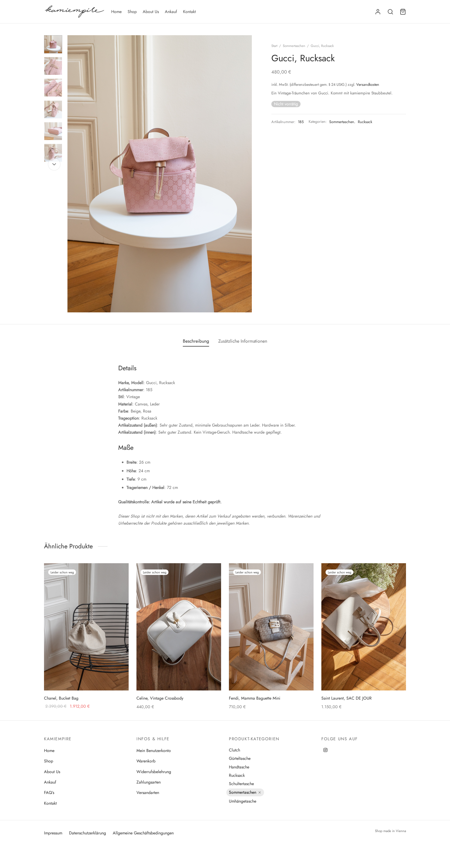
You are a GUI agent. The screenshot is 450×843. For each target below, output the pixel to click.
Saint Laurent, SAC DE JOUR (346, 698)
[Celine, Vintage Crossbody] (178, 626)
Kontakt (189, 12)
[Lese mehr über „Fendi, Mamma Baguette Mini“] (304, 574)
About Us (151, 12)
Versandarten (147, 793)
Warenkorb (145, 761)
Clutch (234, 750)
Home (116, 12)
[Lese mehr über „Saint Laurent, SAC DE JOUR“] (397, 574)
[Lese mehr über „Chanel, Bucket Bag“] (119, 574)
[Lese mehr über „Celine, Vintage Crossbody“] (212, 574)
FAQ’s (49, 793)
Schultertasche (241, 784)
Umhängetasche (242, 801)
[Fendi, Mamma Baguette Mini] (271, 626)
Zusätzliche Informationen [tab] (242, 341)
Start (274, 45)
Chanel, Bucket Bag (61, 698)
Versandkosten (367, 84)
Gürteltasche (240, 758)
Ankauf (171, 12)
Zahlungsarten (148, 782)
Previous (72, 173)
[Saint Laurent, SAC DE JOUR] (363, 626)
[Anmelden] (378, 12)
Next (246, 173)
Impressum (53, 833)
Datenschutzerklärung (87, 833)
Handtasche (239, 767)
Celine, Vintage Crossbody (159, 698)
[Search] (390, 12)
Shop (132, 12)
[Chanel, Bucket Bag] (86, 626)
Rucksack (365, 121)
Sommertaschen (294, 45)
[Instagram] (325, 750)
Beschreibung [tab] (196, 341)
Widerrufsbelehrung (153, 772)
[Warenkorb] (403, 12)
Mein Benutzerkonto (153, 751)
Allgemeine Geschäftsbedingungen (143, 833)
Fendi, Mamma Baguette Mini (254, 698)
